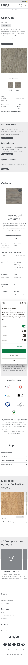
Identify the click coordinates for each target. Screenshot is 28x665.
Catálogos (3, 613)
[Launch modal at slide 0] (20, 190)
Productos (8, 10)
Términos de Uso (21, 650)
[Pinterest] (23, 644)
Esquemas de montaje (7, 600)
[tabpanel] (14, 452)
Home (2, 10)
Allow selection (14, 355)
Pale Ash (4, 518)
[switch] (24, 331)
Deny (14, 360)
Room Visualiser (5, 603)
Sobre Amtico (4, 631)
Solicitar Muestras (7, 44)
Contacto (5, 169)
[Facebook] (5, 644)
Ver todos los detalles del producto (11, 111)
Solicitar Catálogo (7, 154)
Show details (20, 346)
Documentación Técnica (7, 615)
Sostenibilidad (5, 618)
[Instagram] (9, 644)
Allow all (14, 350)
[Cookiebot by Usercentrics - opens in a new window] (20, 303)
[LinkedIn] (18, 644)
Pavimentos (4, 597)
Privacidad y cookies (8, 650)
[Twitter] (14, 644)
